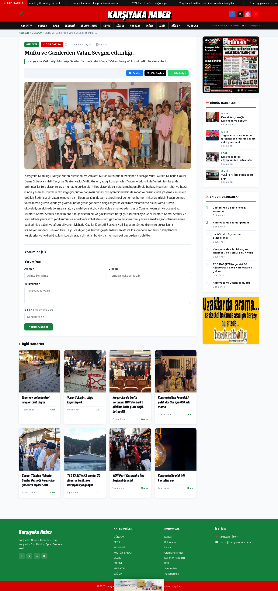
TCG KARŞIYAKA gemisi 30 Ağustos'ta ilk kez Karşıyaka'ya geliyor (232, 267)
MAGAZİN (135, 25)
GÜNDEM (42, 25)
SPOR (56, 25)
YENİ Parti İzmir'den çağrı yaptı (134, 3)
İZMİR (162, 25)
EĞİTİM (120, 25)
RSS (166, 563)
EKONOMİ (70, 25)
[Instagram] (248, 14)
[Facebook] (232, 14)
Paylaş (137, 73)
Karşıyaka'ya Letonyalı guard (231, 282)
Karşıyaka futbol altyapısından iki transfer (81, 3)
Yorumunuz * (32, 283)
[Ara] (22, 14)
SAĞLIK (150, 25)
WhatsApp (180, 73)
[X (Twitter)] (240, 14)
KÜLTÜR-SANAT (89, 25)
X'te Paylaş (157, 73)
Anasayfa (26, 25)
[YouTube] (255, 14)
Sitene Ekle (170, 568)
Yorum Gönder (38, 326)
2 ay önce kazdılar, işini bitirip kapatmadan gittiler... (193, 3)
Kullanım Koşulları (174, 557)
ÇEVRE (107, 25)
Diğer (175, 25)
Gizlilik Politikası (173, 552)
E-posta (113, 268)
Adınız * (29, 268)
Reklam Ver (171, 542)
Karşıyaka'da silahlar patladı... (232, 222)
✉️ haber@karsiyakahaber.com (233, 542)
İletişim (168, 547)
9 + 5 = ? (39, 309)
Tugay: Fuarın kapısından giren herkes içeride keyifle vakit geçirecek (238, 138)
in (37, 556)
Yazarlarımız (171, 573)
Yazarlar (192, 25)
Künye (168, 536)
